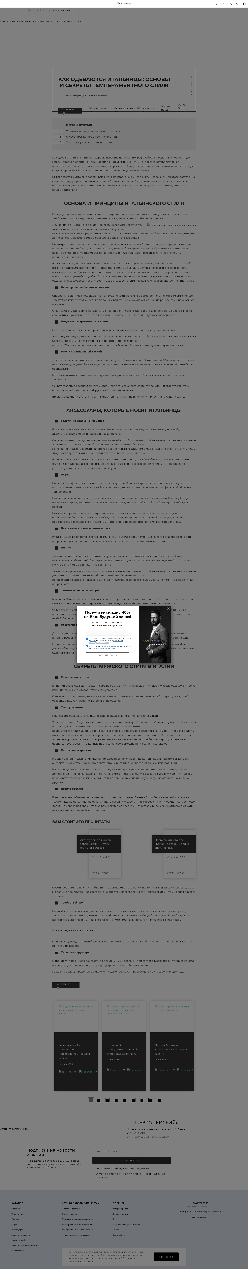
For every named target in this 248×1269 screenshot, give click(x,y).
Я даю (110, 640)
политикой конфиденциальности (106, 642)
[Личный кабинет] (231, 4)
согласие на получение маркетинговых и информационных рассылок (110, 647)
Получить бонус (107, 655)
